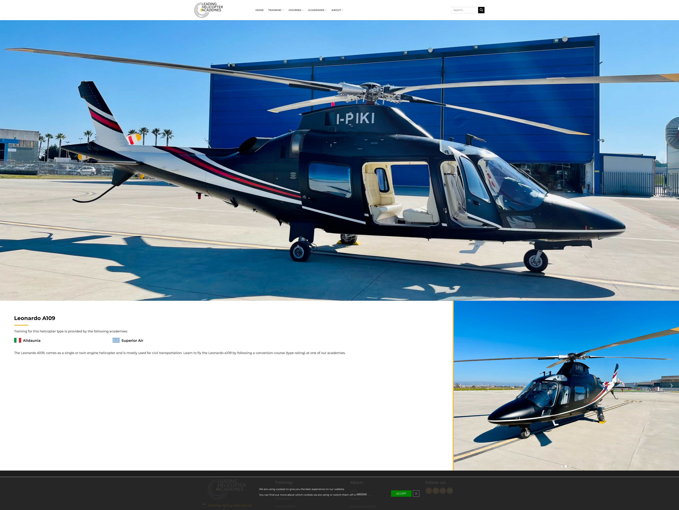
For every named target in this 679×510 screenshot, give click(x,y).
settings (362, 493)
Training (275, 10)
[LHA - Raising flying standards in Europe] (210, 10)
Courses (295, 10)
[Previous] (460, 386)
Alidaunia (31, 340)
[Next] (671, 386)
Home (260, 10)
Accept (401, 493)
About (336, 10)
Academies (316, 10)
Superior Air (132, 340)
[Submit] (481, 10)
